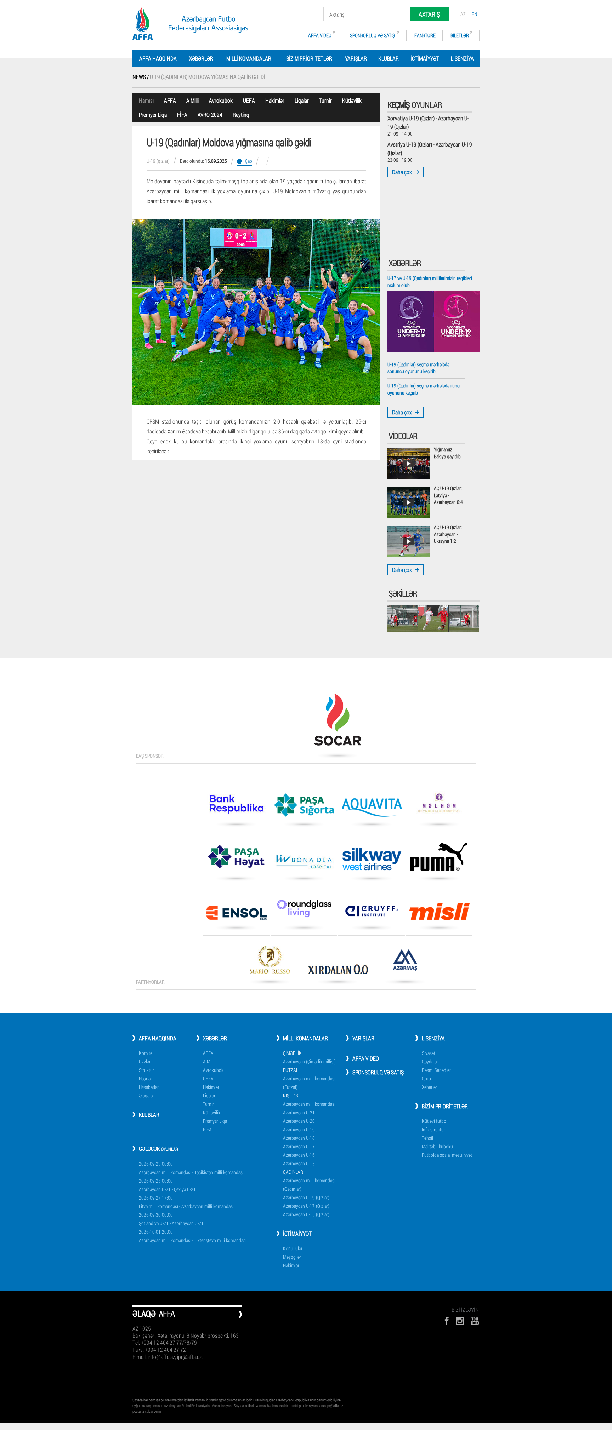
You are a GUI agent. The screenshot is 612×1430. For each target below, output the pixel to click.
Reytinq (241, 114)
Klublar (388, 58)
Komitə (145, 1053)
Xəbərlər (201, 58)
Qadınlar (293, 1171)
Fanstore (425, 35)
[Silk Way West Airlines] (371, 861)
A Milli (192, 100)
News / (141, 76)
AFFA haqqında (158, 58)
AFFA (170, 100)
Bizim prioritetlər (309, 58)
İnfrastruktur (433, 1129)
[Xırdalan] (337, 972)
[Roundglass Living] (304, 911)
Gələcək (158, 1148)
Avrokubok (221, 100)
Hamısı (146, 100)
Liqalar (302, 100)
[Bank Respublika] (236, 806)
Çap (248, 160)
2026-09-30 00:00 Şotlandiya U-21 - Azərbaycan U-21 (171, 1219)
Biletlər (459, 35)
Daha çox (402, 172)
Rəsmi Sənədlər (436, 1070)
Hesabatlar (149, 1087)
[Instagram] (460, 1321)
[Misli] (439, 914)
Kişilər (290, 1095)
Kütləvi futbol (434, 1121)
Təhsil (427, 1138)
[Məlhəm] (439, 805)
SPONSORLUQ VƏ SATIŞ (373, 35)
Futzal (290, 1070)
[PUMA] (439, 859)
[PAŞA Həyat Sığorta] (236, 859)
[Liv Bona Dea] (304, 864)
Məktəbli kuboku (437, 1146)
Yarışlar (356, 58)
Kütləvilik (352, 100)
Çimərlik (292, 1053)
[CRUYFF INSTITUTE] (371, 913)
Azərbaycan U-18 (299, 1138)
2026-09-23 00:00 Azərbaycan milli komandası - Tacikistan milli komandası (191, 1168)
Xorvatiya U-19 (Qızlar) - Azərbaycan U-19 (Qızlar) (428, 122)
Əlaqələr (146, 1095)
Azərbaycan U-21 (299, 1112)
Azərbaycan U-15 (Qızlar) (306, 1214)
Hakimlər (274, 100)
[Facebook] (446, 1321)
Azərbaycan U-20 (299, 1121)
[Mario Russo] (270, 962)
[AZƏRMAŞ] (405, 962)
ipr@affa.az (335, 1405)
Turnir (325, 100)
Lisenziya (462, 58)
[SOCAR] (337, 722)
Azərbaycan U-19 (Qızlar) (306, 1197)
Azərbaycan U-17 (299, 1146)
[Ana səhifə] (190, 23)
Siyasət (428, 1053)
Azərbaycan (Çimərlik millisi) (309, 1061)
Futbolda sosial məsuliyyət (447, 1155)
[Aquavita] (371, 810)
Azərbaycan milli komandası (309, 1104)
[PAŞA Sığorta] (304, 807)
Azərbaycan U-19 (299, 1129)
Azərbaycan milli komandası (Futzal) (309, 1082)
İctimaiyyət (424, 58)
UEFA (249, 100)
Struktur (146, 1070)
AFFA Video (320, 35)
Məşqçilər (292, 1256)
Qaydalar (430, 1061)
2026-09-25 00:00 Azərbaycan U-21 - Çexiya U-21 (167, 1185)
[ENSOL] (236, 915)
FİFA (182, 114)
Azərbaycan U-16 (299, 1155)
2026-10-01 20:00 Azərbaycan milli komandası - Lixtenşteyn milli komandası (192, 1236)
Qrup (426, 1078)
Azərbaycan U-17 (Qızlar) (306, 1205)
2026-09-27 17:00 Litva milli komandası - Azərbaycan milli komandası (186, 1202)
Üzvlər (145, 1061)
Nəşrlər (145, 1078)
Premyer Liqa (153, 114)
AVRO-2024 (210, 114)
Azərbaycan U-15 (299, 1163)
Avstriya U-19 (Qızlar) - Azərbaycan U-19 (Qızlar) (429, 148)
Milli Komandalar (248, 58)
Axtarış (429, 14)
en (474, 14)
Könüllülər (292, 1248)
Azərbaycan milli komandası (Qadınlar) (309, 1184)
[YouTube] (475, 1321)
